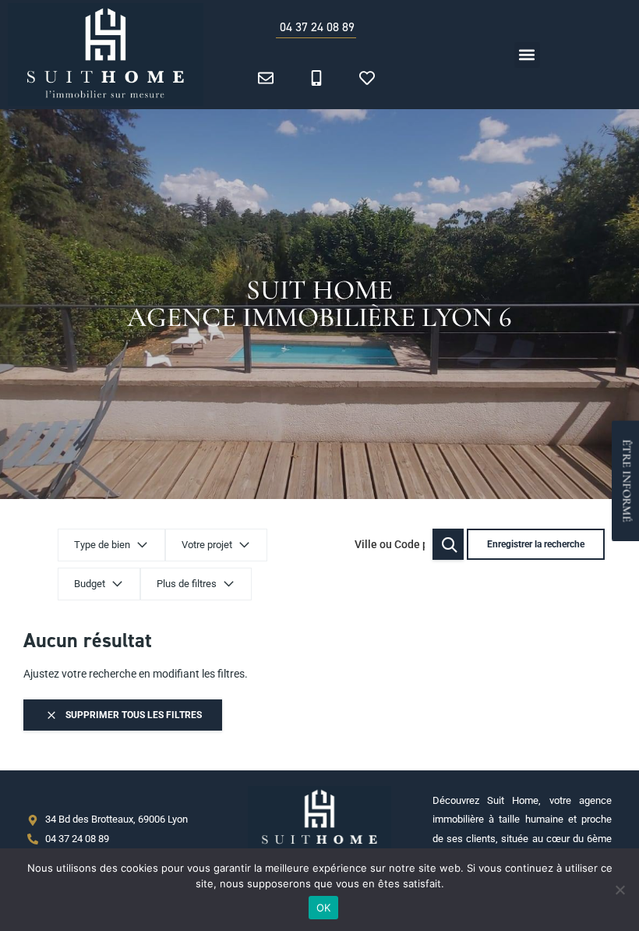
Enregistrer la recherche (535, 544)
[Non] (619, 889)
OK (323, 907)
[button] (527, 55)
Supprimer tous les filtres (132, 715)
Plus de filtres (187, 583)
